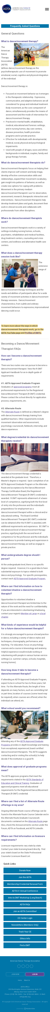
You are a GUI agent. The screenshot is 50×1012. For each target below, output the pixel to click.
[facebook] (19, 966)
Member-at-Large (29, 613)
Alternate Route (12, 412)
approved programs (23, 387)
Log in (34, 974)
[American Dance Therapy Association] (15, 9)
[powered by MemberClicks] (25, 1009)
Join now (15, 974)
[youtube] (31, 966)
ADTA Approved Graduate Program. (30, 578)
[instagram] (27, 966)
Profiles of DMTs (33, 333)
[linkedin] (23, 966)
